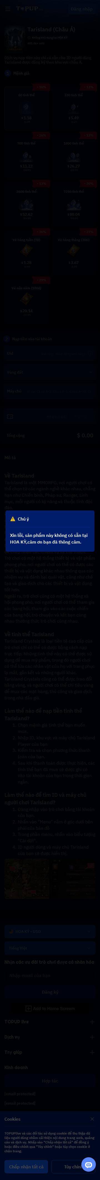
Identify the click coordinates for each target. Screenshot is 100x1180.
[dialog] (50, 531)
